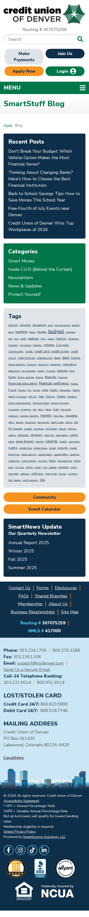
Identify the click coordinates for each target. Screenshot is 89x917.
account (13, 325)
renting (72, 429)
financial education (22, 383)
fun (29, 390)
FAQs (24, 596)
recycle (62, 429)
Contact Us (19, 588)
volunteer (13, 474)
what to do (51, 474)
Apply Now (24, 71)
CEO (43, 339)
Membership (30, 604)
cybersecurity (44, 358)
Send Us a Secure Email (27, 669)
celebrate (33, 339)
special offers (61, 454)
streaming (13, 461)
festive (39, 377)
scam (63, 441)
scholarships (40, 448)
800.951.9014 (51, 682)
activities (25, 325)
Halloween (65, 390)
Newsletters (20, 278)
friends (22, 390)
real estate (51, 429)
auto (50, 325)
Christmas (25, 345)
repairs (12, 435)
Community (44, 497)
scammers (74, 441)
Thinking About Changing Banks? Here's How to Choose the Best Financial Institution (40, 179)
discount (31, 364)
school (52, 448)
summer (42, 461)
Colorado (62, 345)
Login (63, 71)
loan (56, 409)
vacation (63, 467)
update (52, 467)
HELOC (32, 396)
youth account (30, 480)
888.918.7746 (54, 710)
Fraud (12, 390)
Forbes (74, 384)
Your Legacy (14, 480)
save (11, 441)
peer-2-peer (57, 422)
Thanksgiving (64, 461)
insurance (13, 409)
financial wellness (54, 383)
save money (25, 441)
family (12, 377)
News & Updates (25, 286)
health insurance (17, 396)
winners (72, 474)
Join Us (65, 53)
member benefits (29, 416)
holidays (71, 396)
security (62, 448)
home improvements (19, 403)
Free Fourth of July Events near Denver (39, 211)
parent (19, 422)
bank (11, 332)
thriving (19, 467)
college (48, 345)
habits (53, 390)
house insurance (59, 403)
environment (28, 371)
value (73, 467)
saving (40, 441)
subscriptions (28, 461)
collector (37, 345)
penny (69, 422)
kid (34, 409)
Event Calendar (44, 509)
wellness (37, 474)
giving (36, 390)
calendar (70, 332)
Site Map (70, 612)
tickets (29, 467)
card (16, 339)
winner (62, 474)
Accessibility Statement (21, 800)
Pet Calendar (15, 429)
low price (65, 409)
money (46, 415)
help (41, 396)
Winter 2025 (21, 551)
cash (23, 339)
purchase (38, 429)
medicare (13, 416)
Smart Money (21, 261)
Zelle (42, 480)
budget (56, 331)
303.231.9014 (17, 682)
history (50, 396)
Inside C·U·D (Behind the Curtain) (40, 269)
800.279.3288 (66, 650)
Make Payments (24, 57)
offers (11, 422)
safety (74, 435)
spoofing (74, 454)
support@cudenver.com (40, 663)
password (30, 422)
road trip (49, 435)
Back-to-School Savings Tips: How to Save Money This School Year (44, 197)
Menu (43, 87)
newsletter (71, 416)
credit (29, 351)
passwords (43, 422)
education (69, 364)
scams (12, 448)
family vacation (26, 377)
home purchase (41, 403)
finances (50, 377)
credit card (41, 351)
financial (62, 377)
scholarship (25, 448)
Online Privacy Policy (20, 831)
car (10, 339)
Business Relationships (33, 612)
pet (76, 422)
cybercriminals (26, 358)
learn (40, 409)
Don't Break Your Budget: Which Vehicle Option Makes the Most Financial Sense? (40, 157)
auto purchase (62, 325)
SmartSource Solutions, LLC (44, 836)
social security (28, 454)
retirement (36, 435)
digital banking (16, 364)
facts (71, 371)
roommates (62, 435)
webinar (24, 474)
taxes (52, 461)
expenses (62, 371)
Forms (43, 588)
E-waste (50, 371)
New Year (58, 416)
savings (51, 441)
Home (8, 125)
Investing (26, 409)
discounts (43, 364)
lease (48, 409)
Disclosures (66, 588)
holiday (61, 396)
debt (65, 358)
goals (45, 390)
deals (57, 358)
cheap (50, 339)
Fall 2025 (17, 559)
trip (45, 467)
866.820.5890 (54, 704)
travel (38, 467)
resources (23, 435)
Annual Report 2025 (28, 543)
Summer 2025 (22, 568)
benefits (41, 332)
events (40, 371)
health (76, 390)
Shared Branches (51, 596)
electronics (14, 371)
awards (76, 325)
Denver (75, 358)
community (15, 351)
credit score (60, 351)
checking (61, 339)
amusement (39, 325)
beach (32, 332)
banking (21, 332)
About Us (58, 604)
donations (55, 364)
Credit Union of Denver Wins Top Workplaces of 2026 (41, 226)
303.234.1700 (33, 650)
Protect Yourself (24, 294)
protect (28, 429)
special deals (45, 454)
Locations (14, 758)
